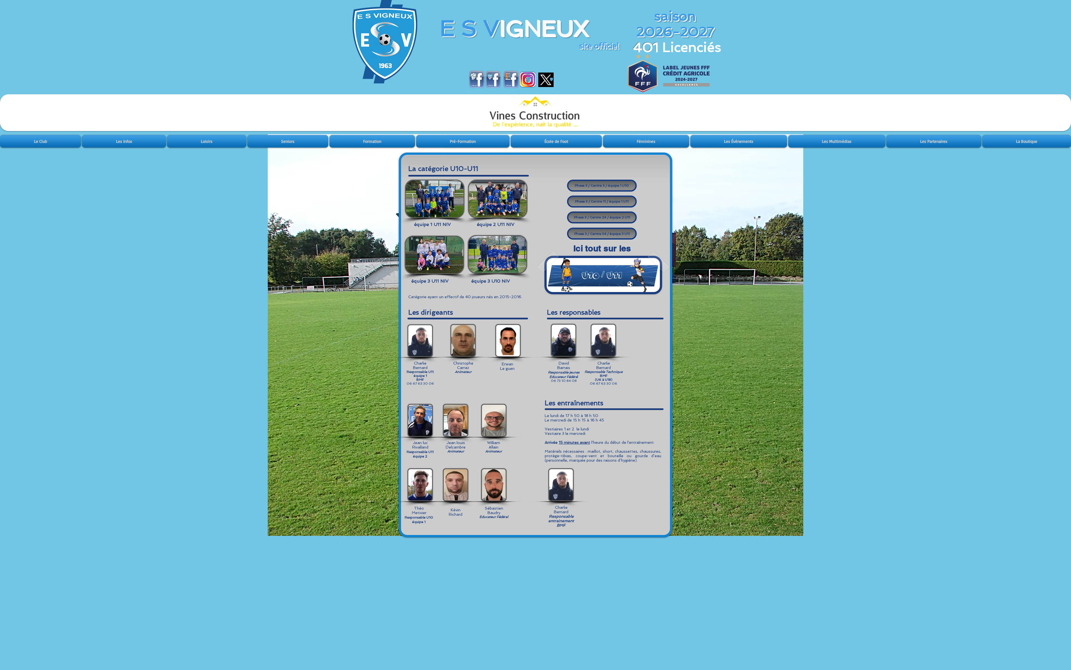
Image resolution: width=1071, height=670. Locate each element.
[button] (40, 141)
